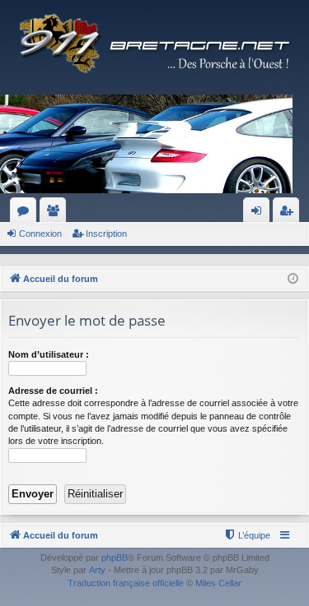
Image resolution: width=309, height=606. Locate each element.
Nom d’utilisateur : (48, 354)
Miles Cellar (218, 583)
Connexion (40, 233)
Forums (26, 214)
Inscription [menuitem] (289, 214)
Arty (97, 570)
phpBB (114, 557)
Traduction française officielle (126, 583)
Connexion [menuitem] (259, 214)
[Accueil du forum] (154, 43)
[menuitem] (246, 535)
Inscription (106, 233)
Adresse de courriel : (53, 391)
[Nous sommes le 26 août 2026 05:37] (293, 279)
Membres (56, 214)
